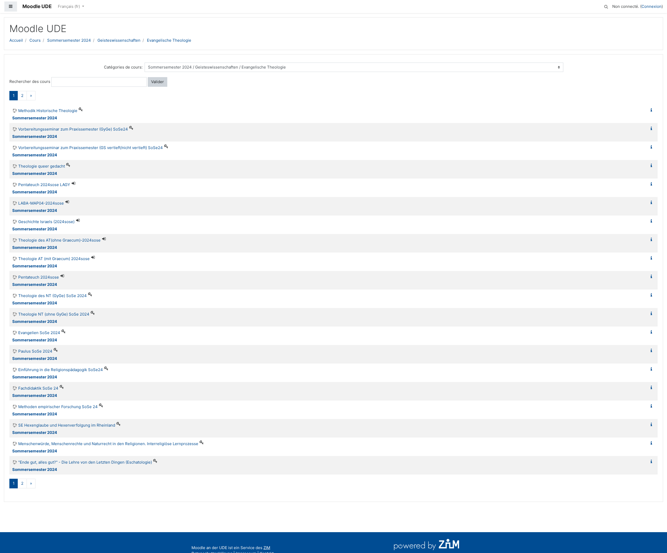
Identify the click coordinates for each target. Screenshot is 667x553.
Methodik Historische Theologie (47, 110)
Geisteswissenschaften (118, 40)
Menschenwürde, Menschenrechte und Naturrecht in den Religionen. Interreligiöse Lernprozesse (108, 443)
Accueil (16, 40)
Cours (35, 40)
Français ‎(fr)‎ (69, 6)
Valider (157, 81)
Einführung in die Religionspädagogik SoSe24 (60, 369)
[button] (606, 6)
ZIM (266, 547)
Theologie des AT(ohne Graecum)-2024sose (59, 240)
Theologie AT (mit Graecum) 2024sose (54, 258)
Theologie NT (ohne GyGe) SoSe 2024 (53, 314)
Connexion (651, 6)
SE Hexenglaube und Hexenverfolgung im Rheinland (66, 425)
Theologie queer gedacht (41, 166)
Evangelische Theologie (169, 40)
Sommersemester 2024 (69, 40)
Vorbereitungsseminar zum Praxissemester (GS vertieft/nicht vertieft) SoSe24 (90, 147)
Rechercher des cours (29, 81)
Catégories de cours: (123, 67)
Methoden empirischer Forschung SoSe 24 (58, 406)
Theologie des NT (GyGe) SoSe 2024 (52, 295)
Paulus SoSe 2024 (35, 351)
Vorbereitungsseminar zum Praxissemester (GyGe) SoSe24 (73, 129)
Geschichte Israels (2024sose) (46, 221)
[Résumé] (652, 110)
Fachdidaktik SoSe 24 (38, 388)
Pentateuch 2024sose (38, 277)
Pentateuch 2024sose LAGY (44, 184)
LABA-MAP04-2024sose (41, 203)
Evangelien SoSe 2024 (39, 332)
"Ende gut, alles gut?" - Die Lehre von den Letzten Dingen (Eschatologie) (85, 462)
